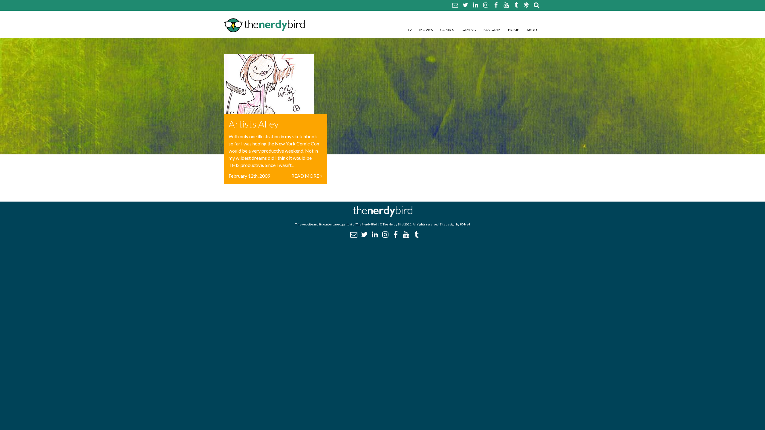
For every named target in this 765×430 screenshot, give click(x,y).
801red (465, 224)
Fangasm (492, 29)
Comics (447, 29)
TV (409, 29)
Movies (426, 29)
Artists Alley (254, 124)
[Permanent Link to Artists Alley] (275, 84)
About (533, 29)
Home (513, 29)
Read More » (306, 176)
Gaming (468, 29)
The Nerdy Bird (366, 224)
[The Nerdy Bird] (382, 215)
